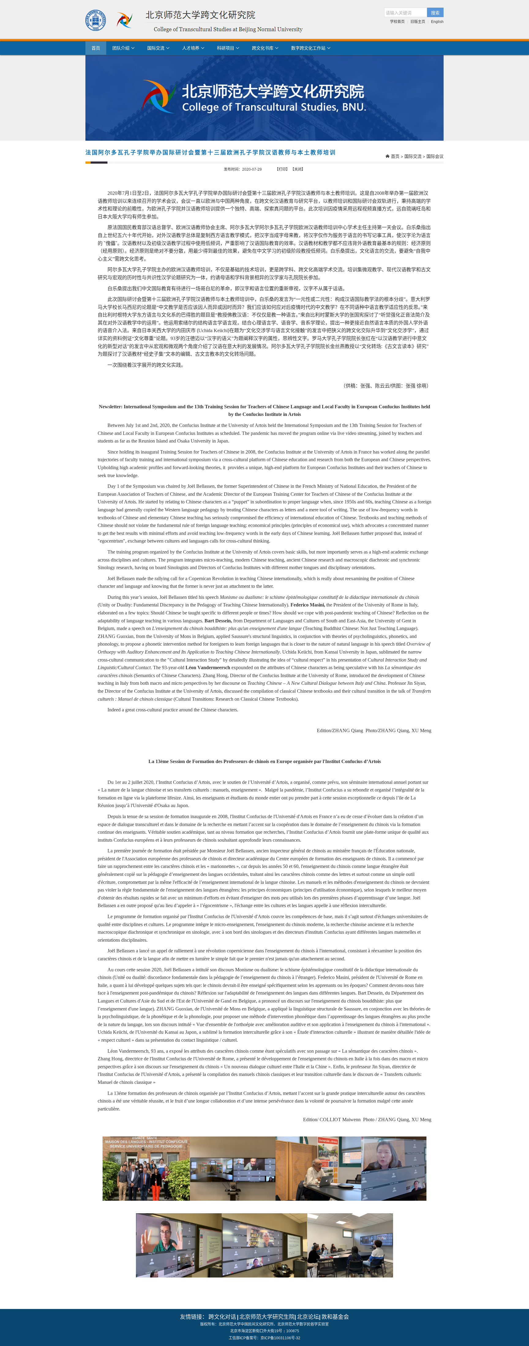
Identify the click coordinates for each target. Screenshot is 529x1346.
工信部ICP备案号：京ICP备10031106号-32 (264, 1338)
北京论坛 (308, 1317)
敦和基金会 (335, 1317)
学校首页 (397, 22)
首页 (96, 48)
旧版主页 (418, 22)
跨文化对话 (222, 1317)
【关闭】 (298, 169)
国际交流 (413, 156)
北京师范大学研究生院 (267, 1317)
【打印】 (282, 169)
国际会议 (435, 156)
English (437, 22)
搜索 (435, 12)
